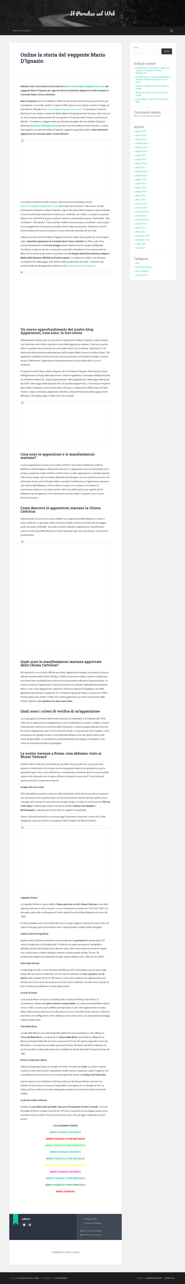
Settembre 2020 (142, 240)
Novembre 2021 (142, 212)
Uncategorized (141, 275)
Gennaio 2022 (141, 208)
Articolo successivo (92, 1235)
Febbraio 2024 (142, 143)
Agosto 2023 (141, 151)
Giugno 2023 (141, 159)
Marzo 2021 (141, 232)
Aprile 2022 (140, 195)
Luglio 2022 (141, 183)
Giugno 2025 (141, 131)
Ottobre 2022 (141, 175)
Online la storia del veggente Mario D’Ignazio (63, 57)
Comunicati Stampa (92, 1223)
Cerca (136, 47)
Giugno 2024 (141, 139)
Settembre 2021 (142, 220)
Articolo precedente (92, 1231)
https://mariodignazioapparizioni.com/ (84, 86)
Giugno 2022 (141, 187)
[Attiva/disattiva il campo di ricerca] (171, 31)
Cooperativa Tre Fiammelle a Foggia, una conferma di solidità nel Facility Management (152, 70)
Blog (137, 263)
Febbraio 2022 (142, 204)
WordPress (61, 1278)
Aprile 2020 (140, 248)
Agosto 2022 (141, 179)
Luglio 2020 (141, 244)
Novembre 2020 (142, 236)
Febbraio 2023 (142, 171)
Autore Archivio (24, 1224)
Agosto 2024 (141, 135)
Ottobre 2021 (141, 216)
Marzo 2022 (141, 199)
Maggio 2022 (141, 191)
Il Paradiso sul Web (92, 13)
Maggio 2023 (141, 163)
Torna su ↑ (170, 1278)
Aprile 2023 (140, 167)
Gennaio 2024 (141, 147)
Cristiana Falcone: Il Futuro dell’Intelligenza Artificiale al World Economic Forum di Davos (153, 79)
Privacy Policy (22, 31)
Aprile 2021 (140, 228)
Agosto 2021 (141, 224)
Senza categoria (142, 271)
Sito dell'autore (30, 1224)
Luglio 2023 (141, 155)
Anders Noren (154, 1278)
